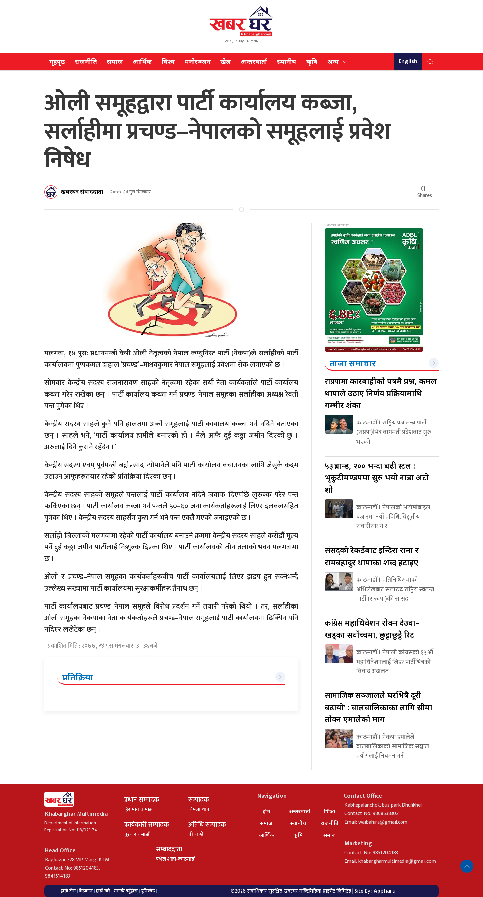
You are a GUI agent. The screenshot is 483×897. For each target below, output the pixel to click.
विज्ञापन (86, 891)
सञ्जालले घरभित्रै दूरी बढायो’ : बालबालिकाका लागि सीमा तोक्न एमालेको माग (378, 707)
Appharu (385, 890)
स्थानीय (286, 61)
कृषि (311, 61)
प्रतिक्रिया (77, 677)
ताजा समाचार (353, 363)
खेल (225, 61)
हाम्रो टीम (68, 891)
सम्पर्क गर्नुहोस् (126, 891)
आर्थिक (142, 61)
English (408, 61)
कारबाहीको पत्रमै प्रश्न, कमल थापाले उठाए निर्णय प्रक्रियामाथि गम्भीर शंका (381, 393)
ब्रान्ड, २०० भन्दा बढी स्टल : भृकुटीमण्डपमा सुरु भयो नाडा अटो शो (377, 477)
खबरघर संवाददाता (82, 191)
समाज (115, 61)
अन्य (333, 61)
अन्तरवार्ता (254, 61)
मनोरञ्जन (198, 61)
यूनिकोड (148, 891)
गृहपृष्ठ (57, 61)
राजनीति (86, 61)
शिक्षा (329, 811)
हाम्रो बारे (103, 891)
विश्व (168, 61)
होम (266, 811)
